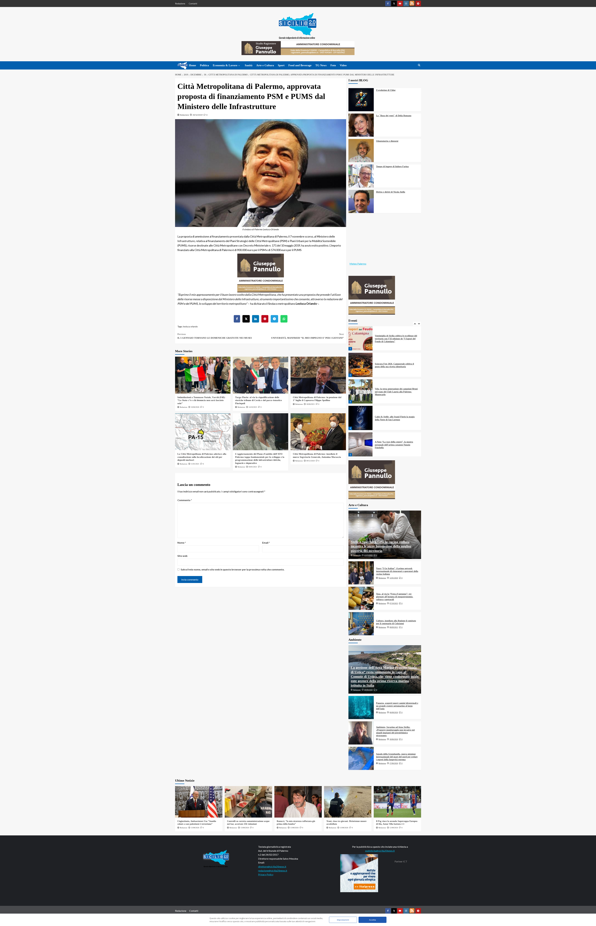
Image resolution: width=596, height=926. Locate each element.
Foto (333, 65)
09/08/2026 (368, 690)
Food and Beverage (300, 65)
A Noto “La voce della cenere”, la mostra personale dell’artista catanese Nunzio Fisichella (394, 418)
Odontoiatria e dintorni (387, 141)
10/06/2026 (195, 407)
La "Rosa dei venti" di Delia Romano (393, 115)
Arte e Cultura (265, 65)
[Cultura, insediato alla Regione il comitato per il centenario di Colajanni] (361, 623)
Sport (281, 65)
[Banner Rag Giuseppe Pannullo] (260, 272)
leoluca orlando (190, 326)
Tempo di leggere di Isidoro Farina (392, 166)
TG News (321, 65)
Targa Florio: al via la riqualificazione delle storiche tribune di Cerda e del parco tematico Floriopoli (258, 400)
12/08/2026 (394, 828)
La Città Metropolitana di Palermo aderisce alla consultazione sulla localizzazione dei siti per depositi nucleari (201, 457)
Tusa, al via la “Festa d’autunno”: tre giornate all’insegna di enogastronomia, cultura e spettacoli (394, 597)
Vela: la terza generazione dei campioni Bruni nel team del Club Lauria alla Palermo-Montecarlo (396, 365)
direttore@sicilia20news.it (272, 866)
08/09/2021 (394, 627)
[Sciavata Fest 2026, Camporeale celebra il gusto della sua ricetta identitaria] (360, 338)
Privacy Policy (265, 874)
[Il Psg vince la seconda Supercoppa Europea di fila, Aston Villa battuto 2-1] (397, 802)
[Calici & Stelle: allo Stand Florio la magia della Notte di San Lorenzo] (360, 391)
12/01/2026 (394, 578)
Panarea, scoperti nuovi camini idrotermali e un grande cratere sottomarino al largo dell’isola (397, 706)
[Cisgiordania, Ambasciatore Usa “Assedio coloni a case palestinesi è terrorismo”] (198, 802)
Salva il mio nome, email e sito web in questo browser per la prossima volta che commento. (232, 569)
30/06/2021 (310, 404)
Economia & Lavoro (225, 65)
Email (266, 542)
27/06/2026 (394, 763)
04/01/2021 (253, 467)
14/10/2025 (253, 407)
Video (343, 65)
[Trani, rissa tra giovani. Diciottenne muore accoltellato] (347, 802)
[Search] (419, 65)
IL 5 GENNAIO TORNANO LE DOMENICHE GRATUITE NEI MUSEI (214, 336)
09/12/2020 (310, 461)
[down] (239, 65)
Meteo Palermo (358, 263)
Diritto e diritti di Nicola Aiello (390, 192)
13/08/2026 (195, 828)
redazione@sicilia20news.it (272, 870)
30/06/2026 (394, 739)
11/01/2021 (195, 464)
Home (192, 65)
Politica (204, 65)
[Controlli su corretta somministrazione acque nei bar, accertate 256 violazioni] (248, 802)
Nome (181, 542)
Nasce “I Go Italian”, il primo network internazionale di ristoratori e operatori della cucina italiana (397, 571)
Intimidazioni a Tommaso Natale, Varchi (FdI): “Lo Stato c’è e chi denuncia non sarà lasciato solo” (201, 400)
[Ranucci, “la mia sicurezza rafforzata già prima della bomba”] (298, 802)
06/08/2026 (394, 712)
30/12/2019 (198, 115)
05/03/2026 (368, 555)
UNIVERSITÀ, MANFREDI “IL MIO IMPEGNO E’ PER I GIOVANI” (307, 336)
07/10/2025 (394, 603)
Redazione (180, 3)
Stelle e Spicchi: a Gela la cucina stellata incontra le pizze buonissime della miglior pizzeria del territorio (381, 546)
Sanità (248, 65)
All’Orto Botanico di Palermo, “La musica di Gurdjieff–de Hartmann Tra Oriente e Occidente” (396, 445)
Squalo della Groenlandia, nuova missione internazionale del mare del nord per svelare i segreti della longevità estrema (397, 757)
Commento (184, 500)
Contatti (193, 3)
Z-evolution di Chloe (385, 90)
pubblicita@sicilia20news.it (380, 850)
